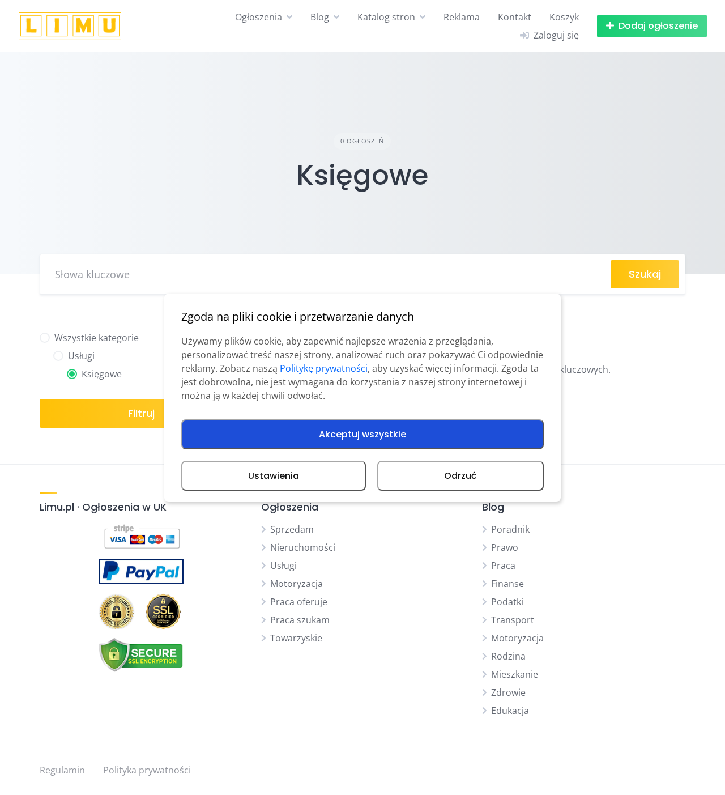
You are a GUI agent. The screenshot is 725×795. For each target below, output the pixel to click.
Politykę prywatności (324, 368)
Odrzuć (460, 475)
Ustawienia (273, 475)
